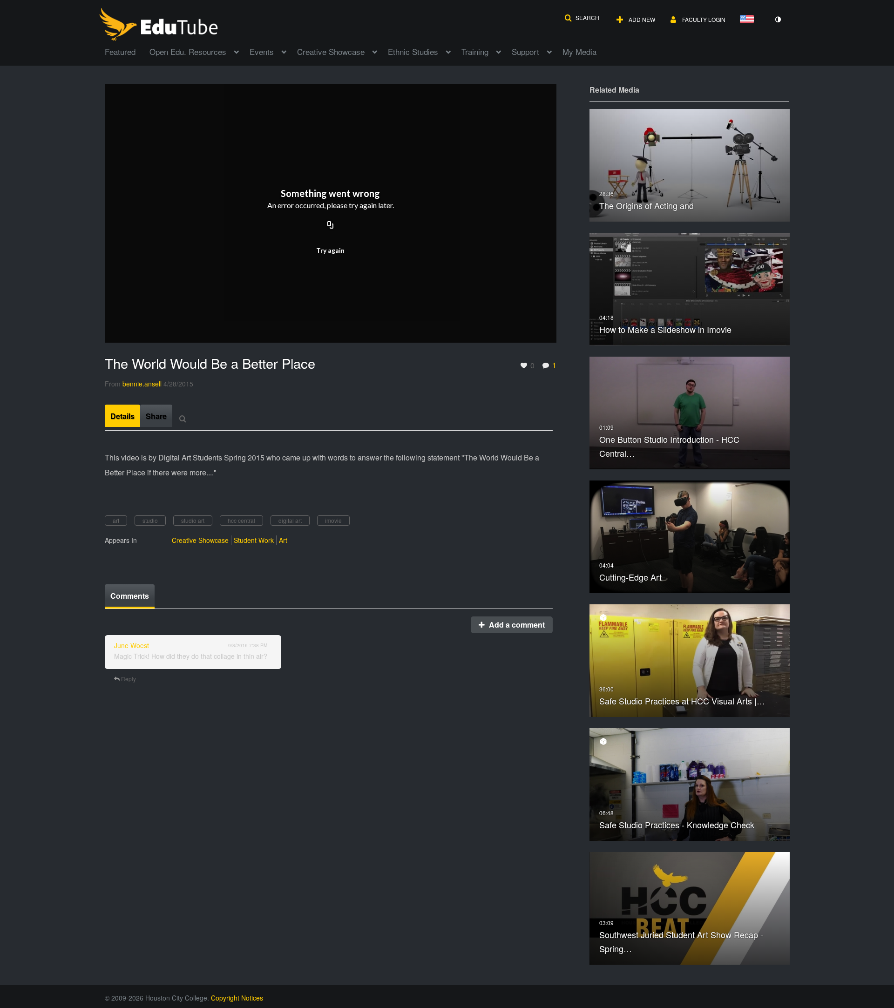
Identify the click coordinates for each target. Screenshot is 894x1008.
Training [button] (474, 51)
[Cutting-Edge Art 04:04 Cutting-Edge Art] (689, 536)
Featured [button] (120, 51)
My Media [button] (579, 51)
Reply (128, 679)
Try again (330, 250)
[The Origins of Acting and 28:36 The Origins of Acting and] (689, 164)
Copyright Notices (237, 997)
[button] (581, 17)
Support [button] (525, 51)
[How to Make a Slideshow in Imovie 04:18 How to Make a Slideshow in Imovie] (689, 288)
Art (283, 540)
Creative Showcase (200, 540)
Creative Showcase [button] (331, 51)
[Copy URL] (330, 225)
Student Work (254, 540)
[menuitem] (127, 50)
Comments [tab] (129, 595)
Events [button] (262, 51)
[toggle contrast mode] (777, 19)
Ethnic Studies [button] (413, 51)
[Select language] (749, 19)
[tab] (122, 416)
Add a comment (516, 624)
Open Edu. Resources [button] (187, 51)
